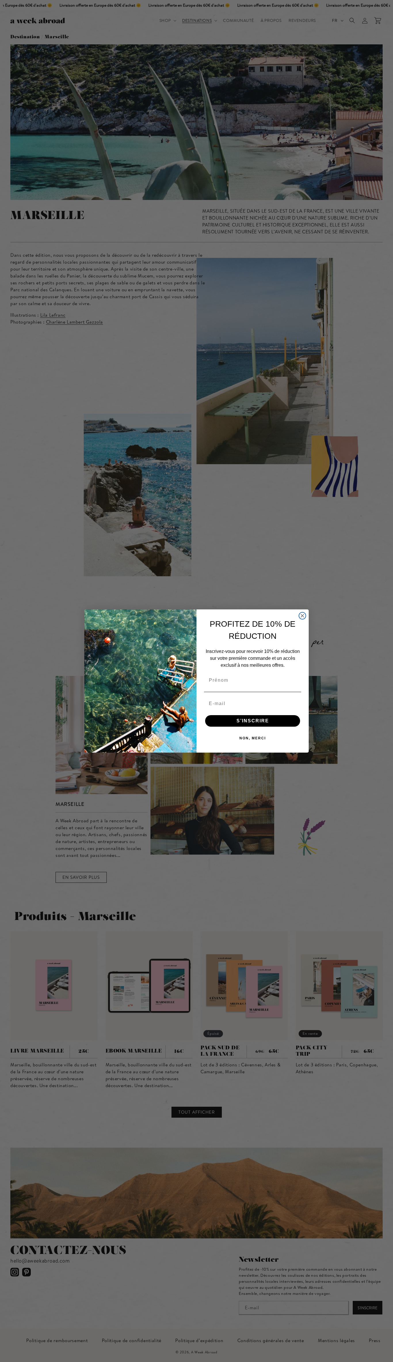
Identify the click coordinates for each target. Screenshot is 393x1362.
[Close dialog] (302, 615)
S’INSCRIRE (252, 720)
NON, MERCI (252, 738)
